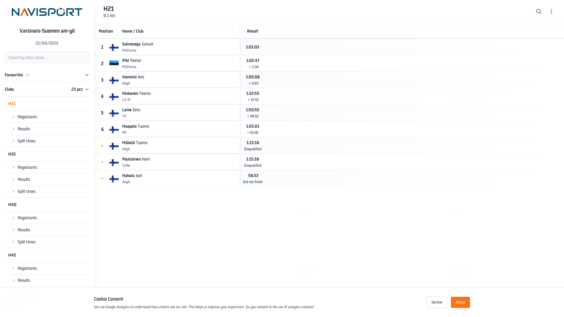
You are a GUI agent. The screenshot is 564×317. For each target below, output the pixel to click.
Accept (460, 302)
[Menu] (551, 12)
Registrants (27, 116)
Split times (27, 140)
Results (24, 128)
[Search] (539, 12)
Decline (437, 302)
